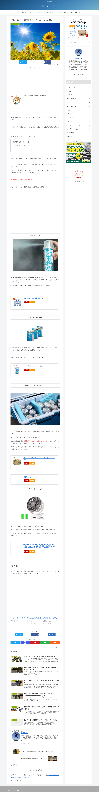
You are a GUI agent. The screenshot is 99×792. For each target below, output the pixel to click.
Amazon (32, 301)
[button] (89, 42)
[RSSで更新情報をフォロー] (55, 642)
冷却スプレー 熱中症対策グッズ (33, 298)
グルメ (79, 110)
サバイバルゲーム (78, 98)
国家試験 (78, 136)
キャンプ (78, 95)
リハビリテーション (78, 129)
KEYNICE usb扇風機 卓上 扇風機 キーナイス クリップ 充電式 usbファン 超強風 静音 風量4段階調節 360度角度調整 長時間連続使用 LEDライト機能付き (39, 546)
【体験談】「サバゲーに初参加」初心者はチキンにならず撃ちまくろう (50, 619)
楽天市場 (26, 301)
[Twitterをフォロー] (15, 642)
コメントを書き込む (35, 770)
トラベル (79, 117)
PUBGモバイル (78, 87)
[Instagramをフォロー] (25, 642)
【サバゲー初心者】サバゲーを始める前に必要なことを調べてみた (34, 619)
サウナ (79, 114)
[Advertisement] (35, 79)
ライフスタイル (78, 106)
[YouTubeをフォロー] (35, 642)
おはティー (24, 733)
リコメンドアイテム (79, 125)
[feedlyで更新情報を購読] (45, 642)
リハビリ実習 (78, 133)
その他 (78, 91)
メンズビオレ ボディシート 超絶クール (34, 366)
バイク (79, 121)
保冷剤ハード (27, 477)
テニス (78, 102)
